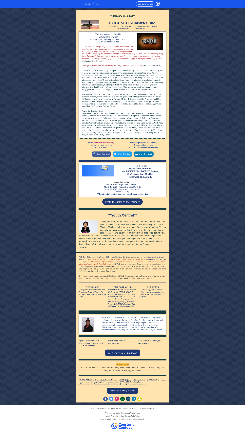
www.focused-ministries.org (103, 142)
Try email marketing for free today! (122, 431)
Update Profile (110, 416)
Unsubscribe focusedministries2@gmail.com (122, 413)
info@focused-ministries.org (117, 419)
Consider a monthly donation (123, 390)
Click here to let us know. (122, 352)
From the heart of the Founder (122, 201)
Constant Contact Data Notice (128, 416)
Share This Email (103, 154)
